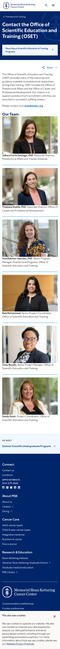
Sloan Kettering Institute (15, 558)
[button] (30, 50)
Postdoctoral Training (16, 16)
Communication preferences (18, 603)
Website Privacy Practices (20, 643)
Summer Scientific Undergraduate (26, 446)
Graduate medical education (17, 567)
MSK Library (8, 572)
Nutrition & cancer (12, 539)
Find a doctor (9, 544)
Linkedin (19, 487)
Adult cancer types (12, 525)
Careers (6, 506)
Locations (7, 475)
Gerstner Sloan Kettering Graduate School (25, 562)
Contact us (8, 470)
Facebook (7, 487)
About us (7, 501)
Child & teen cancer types (16, 529)
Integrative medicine (13, 534)
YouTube (15, 487)
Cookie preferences (13, 608)
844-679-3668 (10, 483)
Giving (6, 511)
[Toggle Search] (46, 6)
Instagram (3, 487)
